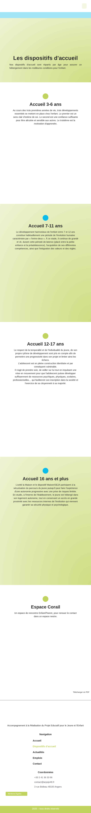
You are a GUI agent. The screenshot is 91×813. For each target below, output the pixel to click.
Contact (37, 763)
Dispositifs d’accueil (44, 746)
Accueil (37, 740)
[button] (84, 6)
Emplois (37, 758)
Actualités (38, 752)
